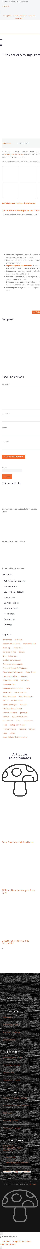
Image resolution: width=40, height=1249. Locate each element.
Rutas (18, 721)
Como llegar (31, 672)
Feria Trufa (7, 692)
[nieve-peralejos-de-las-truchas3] (27, 190)
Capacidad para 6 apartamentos (19, 266)
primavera (24, 713)
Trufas (7, 625)
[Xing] (29, 325)
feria (28, 688)
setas (5, 725)
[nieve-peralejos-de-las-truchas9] (10, 173)
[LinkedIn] (21, 325)
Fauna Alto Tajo (9, 684)
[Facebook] (3, 325)
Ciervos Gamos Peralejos (13, 672)
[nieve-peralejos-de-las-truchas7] (27, 173)
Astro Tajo (7, 648)
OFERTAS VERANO (7, 1244)
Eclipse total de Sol (10, 680)
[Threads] (34, 325)
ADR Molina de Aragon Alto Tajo (18, 891)
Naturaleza (6, 143)
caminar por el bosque (12, 660)
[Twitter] (8, 325)
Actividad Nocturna (13, 581)
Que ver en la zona (19, 717)
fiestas (5, 700)
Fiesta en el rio (20, 692)
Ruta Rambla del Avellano (13, 568)
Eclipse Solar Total (13, 592)
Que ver (7, 619)
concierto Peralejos (10, 676)
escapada (25, 680)
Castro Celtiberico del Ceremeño (15, 942)
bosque (22, 652)
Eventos (7, 597)
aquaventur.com (29, 644)
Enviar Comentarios (13, 457)
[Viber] (25, 325)
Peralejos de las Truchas (13, 154)
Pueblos (6, 717)
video (5, 733)
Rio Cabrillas (8, 721)
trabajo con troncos (17, 725)
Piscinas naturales (10, 713)
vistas (12, 733)
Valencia (22, 729)
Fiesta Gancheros (25, 696)
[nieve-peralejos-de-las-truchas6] (10, 190)
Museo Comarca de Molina (13, 541)
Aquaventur (9, 586)
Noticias (8, 614)
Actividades (7, 640)
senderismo (28, 721)
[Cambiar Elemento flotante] (1, 1247)
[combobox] (12, 470)
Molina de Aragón (10, 705)
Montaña (23, 705)
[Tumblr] (16, 325)
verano (32, 729)
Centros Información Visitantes (15, 668)
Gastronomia (10, 603)
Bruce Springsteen (10, 656)
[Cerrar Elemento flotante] (1, 1233)
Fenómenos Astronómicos (13, 688)
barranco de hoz (9, 652)
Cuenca (24, 676)
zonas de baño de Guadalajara (15, 737)
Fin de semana (17, 700)
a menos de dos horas (11, 644)
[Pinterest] (12, 325)
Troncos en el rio (9, 729)
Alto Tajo (18, 640)
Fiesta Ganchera (9, 696)
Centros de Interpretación (13, 664)
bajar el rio (18, 648)
